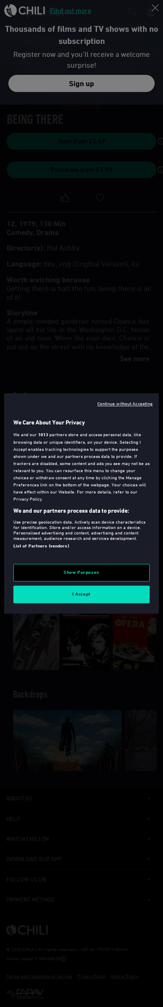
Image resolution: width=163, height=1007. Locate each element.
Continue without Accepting (125, 403)
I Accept (81, 594)
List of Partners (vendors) (41, 546)
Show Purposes (81, 572)
